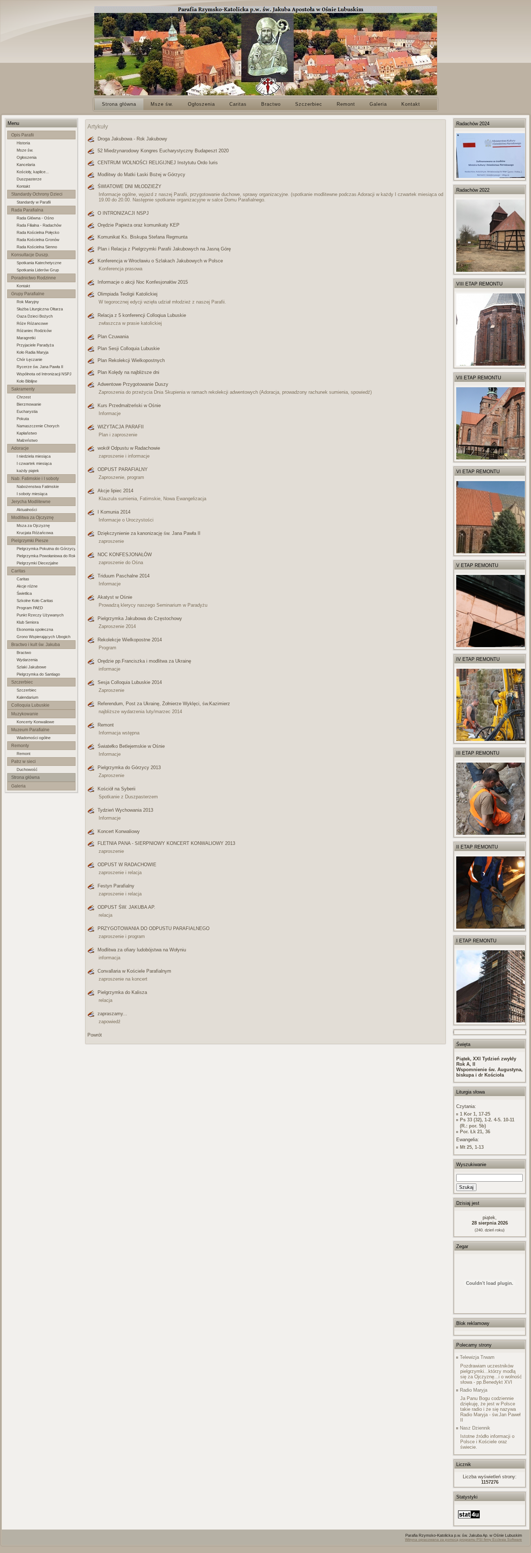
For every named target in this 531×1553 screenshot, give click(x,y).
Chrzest (24, 397)
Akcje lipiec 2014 (115, 490)
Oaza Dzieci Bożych (35, 316)
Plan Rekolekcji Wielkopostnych (131, 360)
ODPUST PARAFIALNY (123, 469)
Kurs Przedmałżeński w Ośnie (129, 405)
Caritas (23, 579)
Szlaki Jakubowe (31, 667)
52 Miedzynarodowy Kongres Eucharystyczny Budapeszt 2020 (163, 150)
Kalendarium (27, 697)
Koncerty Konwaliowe (35, 722)
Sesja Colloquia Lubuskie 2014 (130, 682)
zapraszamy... (112, 1013)
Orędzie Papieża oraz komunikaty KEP (139, 225)
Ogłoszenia (26, 157)
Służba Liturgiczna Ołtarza (40, 309)
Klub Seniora (28, 622)
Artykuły (97, 126)
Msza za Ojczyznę (33, 525)
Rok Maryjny (28, 302)
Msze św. (25, 150)
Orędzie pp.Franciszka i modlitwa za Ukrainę (144, 661)
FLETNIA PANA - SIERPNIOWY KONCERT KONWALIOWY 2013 (166, 843)
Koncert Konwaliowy (119, 831)
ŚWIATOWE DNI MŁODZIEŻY (129, 186)
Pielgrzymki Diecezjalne (37, 563)
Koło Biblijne (27, 381)
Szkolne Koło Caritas (35, 600)
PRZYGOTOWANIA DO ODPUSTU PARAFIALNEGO (154, 928)
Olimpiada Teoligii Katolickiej (127, 294)
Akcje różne (27, 586)
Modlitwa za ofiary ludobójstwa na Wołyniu (142, 949)
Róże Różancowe (32, 323)
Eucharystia (27, 411)
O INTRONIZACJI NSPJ (123, 213)
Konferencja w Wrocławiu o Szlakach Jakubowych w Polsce (160, 260)
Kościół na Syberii (116, 788)
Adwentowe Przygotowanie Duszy (133, 384)
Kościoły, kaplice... (33, 172)
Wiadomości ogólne (34, 738)
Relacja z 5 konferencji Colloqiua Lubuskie (142, 315)
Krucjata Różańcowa (35, 533)
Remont (23, 753)
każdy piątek (28, 470)
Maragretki (26, 338)
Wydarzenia (27, 660)
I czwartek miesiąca (34, 463)
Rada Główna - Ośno (35, 218)
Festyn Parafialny (116, 886)
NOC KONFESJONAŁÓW (125, 554)
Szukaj (466, 1187)
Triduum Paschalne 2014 (124, 576)
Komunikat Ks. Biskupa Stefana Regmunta (142, 237)
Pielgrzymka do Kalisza (122, 992)
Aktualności (27, 509)
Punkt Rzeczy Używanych (40, 615)
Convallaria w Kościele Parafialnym (134, 971)
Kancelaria (26, 164)
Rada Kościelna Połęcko (38, 232)
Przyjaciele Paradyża (35, 345)
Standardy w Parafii (34, 202)
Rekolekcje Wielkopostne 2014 (130, 639)
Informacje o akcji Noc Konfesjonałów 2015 (143, 282)
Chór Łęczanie (29, 359)
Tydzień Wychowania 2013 (125, 810)
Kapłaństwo (27, 433)
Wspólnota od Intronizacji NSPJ (44, 374)
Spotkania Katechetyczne (39, 263)
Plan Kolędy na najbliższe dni (128, 372)
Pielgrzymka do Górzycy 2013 (129, 767)
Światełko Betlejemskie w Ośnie (131, 746)
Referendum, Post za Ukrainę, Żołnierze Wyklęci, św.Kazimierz (164, 703)
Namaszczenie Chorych (38, 426)
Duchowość (27, 769)
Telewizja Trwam (477, 1357)
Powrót (94, 1035)
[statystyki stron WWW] (469, 1518)
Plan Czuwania (113, 336)
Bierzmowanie (29, 404)
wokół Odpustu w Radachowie (129, 448)
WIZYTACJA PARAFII (121, 426)
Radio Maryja (473, 1390)
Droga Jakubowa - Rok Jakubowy (132, 138)
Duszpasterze (29, 179)
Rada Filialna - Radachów (39, 225)
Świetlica (24, 593)
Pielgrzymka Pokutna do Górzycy (46, 548)
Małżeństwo (27, 440)
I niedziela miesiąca (34, 456)
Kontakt (23, 186)
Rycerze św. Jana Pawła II (40, 367)
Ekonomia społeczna (35, 629)
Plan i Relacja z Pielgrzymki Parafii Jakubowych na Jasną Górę (164, 249)
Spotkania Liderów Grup (38, 270)
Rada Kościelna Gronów (38, 239)
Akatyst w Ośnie (115, 597)
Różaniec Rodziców (34, 330)
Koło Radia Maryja (32, 352)
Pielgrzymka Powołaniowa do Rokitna (46, 556)
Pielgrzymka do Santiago (38, 674)
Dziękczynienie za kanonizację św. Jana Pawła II (149, 533)
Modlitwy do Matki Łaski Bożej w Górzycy (141, 174)
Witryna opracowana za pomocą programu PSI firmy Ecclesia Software (463, 1539)
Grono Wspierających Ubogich (43, 636)
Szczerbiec (26, 690)
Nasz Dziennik (475, 1428)
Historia (23, 143)
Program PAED (30, 608)
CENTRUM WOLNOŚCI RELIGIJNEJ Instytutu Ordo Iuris (158, 162)
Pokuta (23, 418)
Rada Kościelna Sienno (37, 247)
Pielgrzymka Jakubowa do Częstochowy (140, 618)
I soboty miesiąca (32, 494)
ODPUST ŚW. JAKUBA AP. (126, 907)
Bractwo (24, 652)
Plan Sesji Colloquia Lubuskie (129, 348)
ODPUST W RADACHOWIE (127, 864)
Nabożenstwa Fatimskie (38, 486)
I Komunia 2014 (114, 512)
